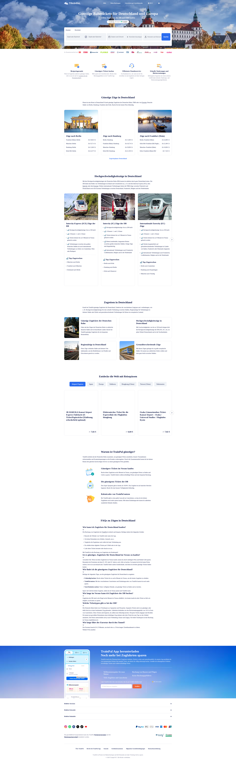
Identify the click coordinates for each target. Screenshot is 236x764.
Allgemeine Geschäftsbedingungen (136, 711)
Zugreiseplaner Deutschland (118, 163)
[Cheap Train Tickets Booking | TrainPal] (72, 3)
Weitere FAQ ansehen (145, 589)
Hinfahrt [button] (68, 30)
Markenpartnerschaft (71, 699)
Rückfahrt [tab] (78, 30)
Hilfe (100, 3)
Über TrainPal (76, 711)
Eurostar (85, 107)
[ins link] (65, 688)
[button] (150, 3)
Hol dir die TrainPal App (90, 711)
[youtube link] (85, 688)
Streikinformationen (115, 711)
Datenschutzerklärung (157, 711)
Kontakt (103, 711)
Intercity (112, 190)
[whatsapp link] (69, 688)
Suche (165, 37)
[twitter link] (77, 688)
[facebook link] (73, 688)
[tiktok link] (81, 688)
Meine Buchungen (111, 3)
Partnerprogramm (106, 697)
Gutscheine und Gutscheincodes (132, 3)
